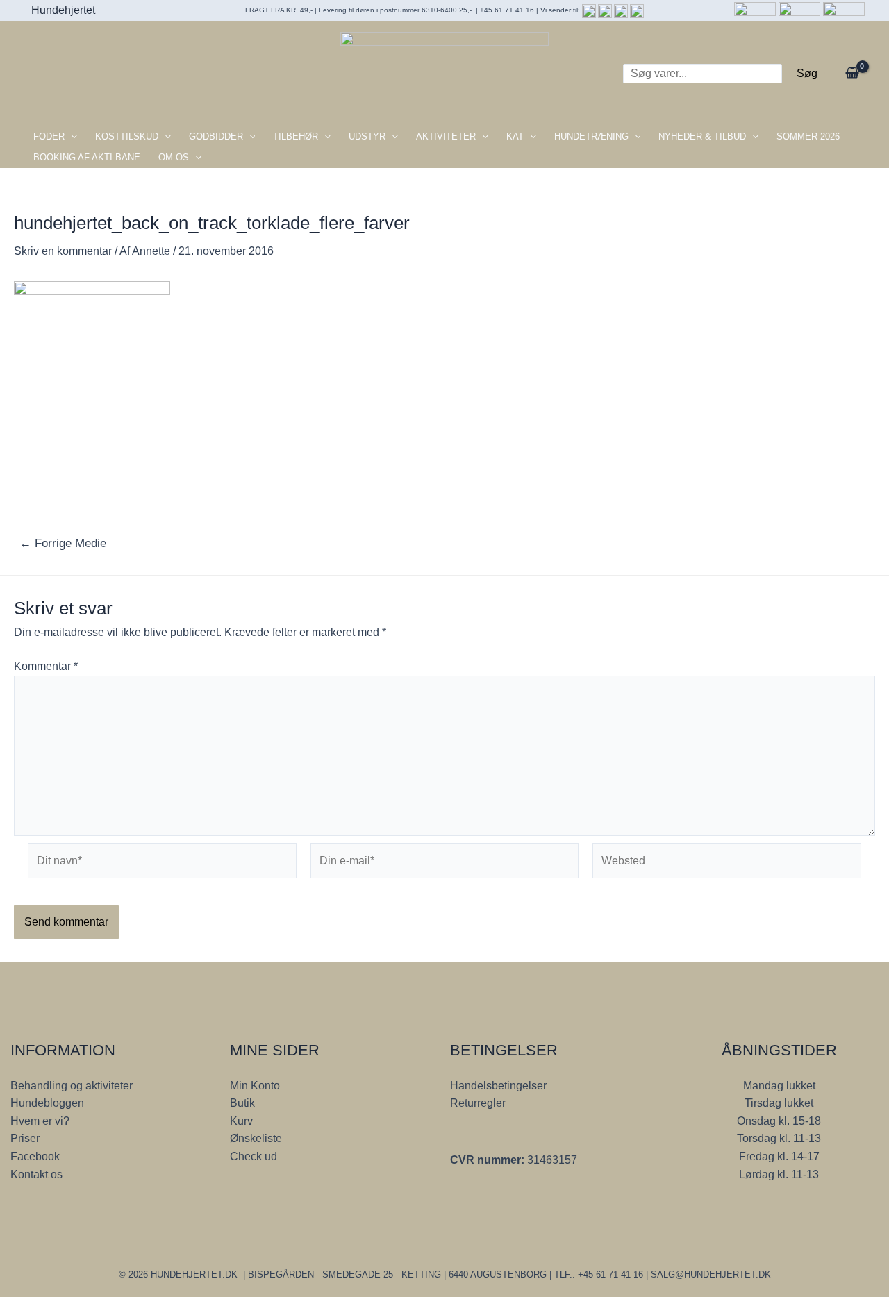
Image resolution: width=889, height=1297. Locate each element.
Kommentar (46, 666)
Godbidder (216, 136)
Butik (242, 1103)
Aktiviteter (446, 136)
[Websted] (726, 863)
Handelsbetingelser (498, 1085)
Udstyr (367, 136)
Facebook (35, 1156)
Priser (25, 1138)
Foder (49, 136)
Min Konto (255, 1085)
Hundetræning (591, 136)
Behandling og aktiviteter (71, 1085)
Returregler (478, 1103)
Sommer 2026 (808, 136)
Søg (807, 73)
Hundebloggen (47, 1103)
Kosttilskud (126, 136)
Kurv (241, 1121)
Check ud (253, 1156)
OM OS (173, 157)
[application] (71, 136)
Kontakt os (36, 1174)
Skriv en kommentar (63, 251)
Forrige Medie (62, 543)
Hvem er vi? (39, 1121)
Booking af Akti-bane (86, 157)
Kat (515, 136)
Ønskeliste (256, 1138)
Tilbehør (295, 136)
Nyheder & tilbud (702, 136)
